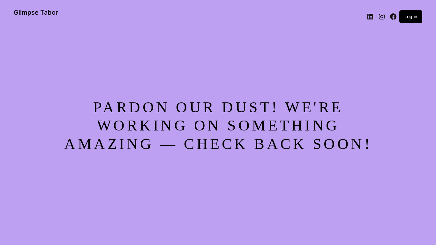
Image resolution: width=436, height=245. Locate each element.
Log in (410, 16)
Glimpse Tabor (36, 12)
